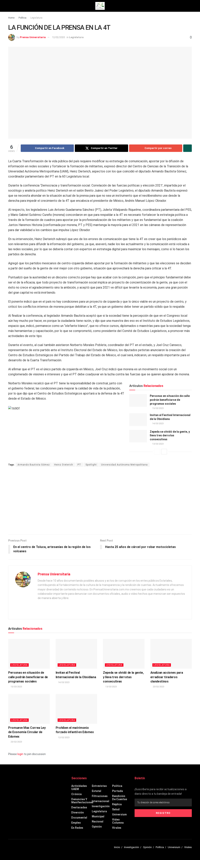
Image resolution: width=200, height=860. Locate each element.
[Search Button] (190, 6)
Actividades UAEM (79, 787)
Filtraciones (100, 796)
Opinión (97, 826)
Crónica (76, 794)
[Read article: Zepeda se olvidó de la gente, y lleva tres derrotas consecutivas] (138, 436)
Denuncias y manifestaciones (82, 801)
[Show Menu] (10, 6)
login (20, 754)
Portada (117, 791)
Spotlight (91, 464)
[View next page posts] (164, 451)
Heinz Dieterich (63, 464)
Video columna (118, 821)
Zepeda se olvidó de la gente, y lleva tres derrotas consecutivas (170, 435)
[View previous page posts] (157, 451)
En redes (77, 827)
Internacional (100, 801)
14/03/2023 (157, 423)
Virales (116, 827)
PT (79, 464)
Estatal (96, 791)
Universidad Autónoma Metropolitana (124, 464)
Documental (79, 817)
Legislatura (36, 17)
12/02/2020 (58, 37)
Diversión (77, 812)
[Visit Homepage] (99, 6)
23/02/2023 (158, 686)
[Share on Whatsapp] (187, 148)
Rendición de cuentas (119, 798)
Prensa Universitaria (33, 37)
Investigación (101, 806)
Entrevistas (99, 785)
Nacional (97, 821)
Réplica (117, 804)
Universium (119, 814)
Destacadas (79, 807)
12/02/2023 (63, 737)
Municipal (98, 816)
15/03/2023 (157, 408)
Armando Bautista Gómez (34, 464)
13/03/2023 (157, 444)
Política (22, 17)
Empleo (76, 822)
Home (11, 17)
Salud (116, 809)
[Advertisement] (100, 501)
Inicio (117, 847)
